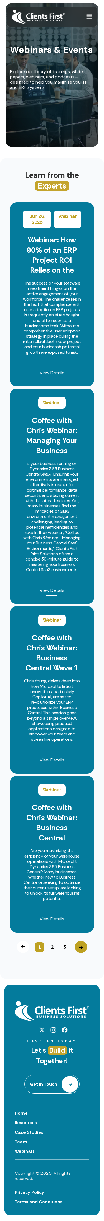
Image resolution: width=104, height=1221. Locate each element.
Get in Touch (43, 1084)
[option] (52, 567)
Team (21, 1142)
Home (21, 1113)
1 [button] (39, 947)
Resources (26, 1123)
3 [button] (64, 947)
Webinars (25, 1151)
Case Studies (29, 1132)
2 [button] (52, 947)
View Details (52, 373)
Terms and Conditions (38, 1202)
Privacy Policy (29, 1192)
